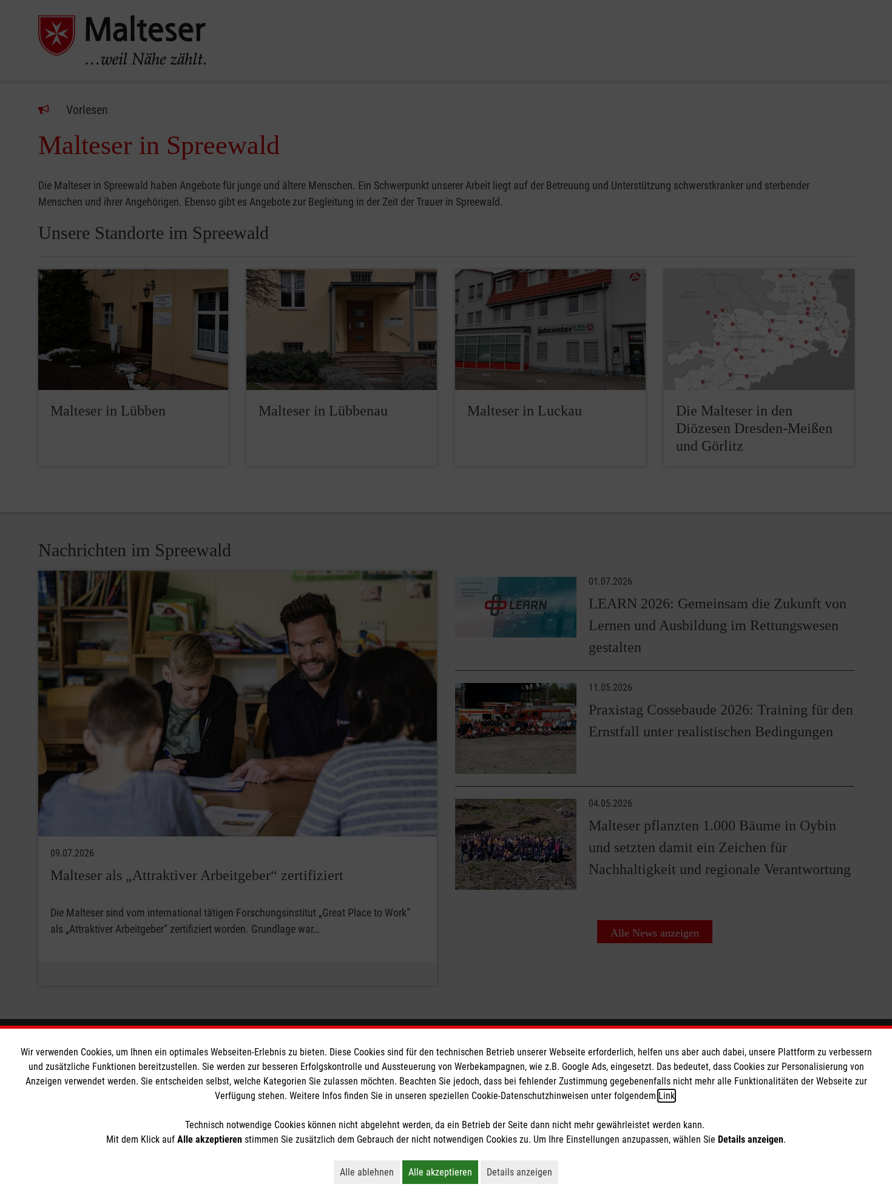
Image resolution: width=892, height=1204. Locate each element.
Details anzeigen (522, 1172)
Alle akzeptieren (443, 1172)
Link (666, 1095)
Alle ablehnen (370, 1172)
